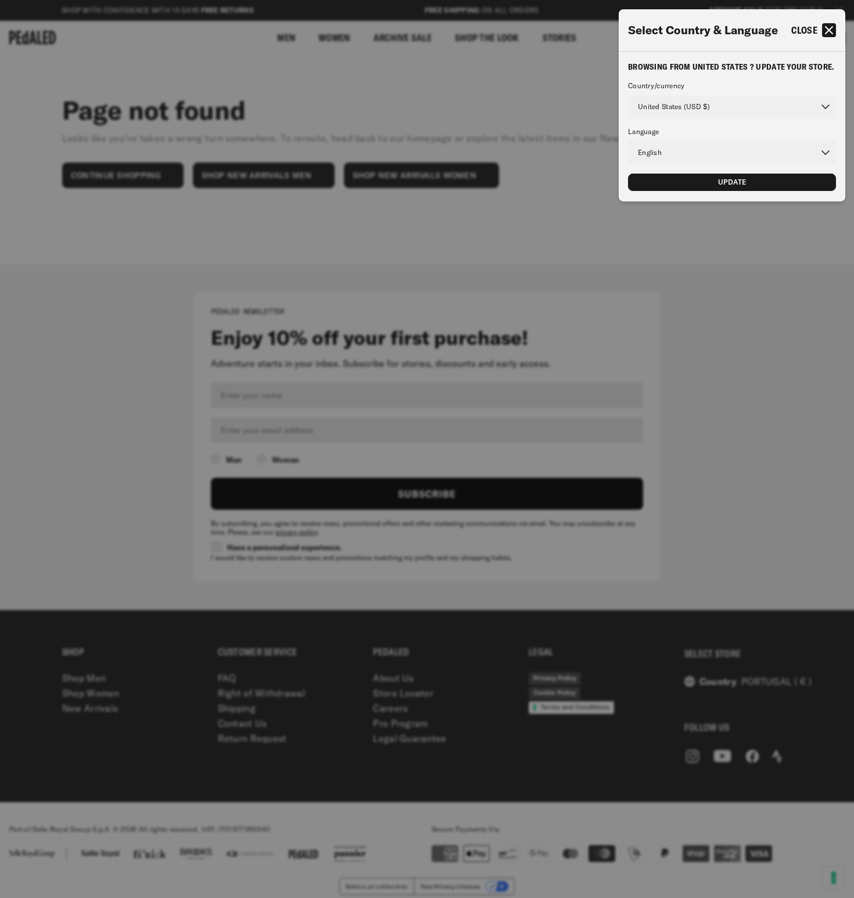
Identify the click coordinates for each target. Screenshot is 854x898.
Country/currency (656, 86)
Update (732, 182)
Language (643, 132)
